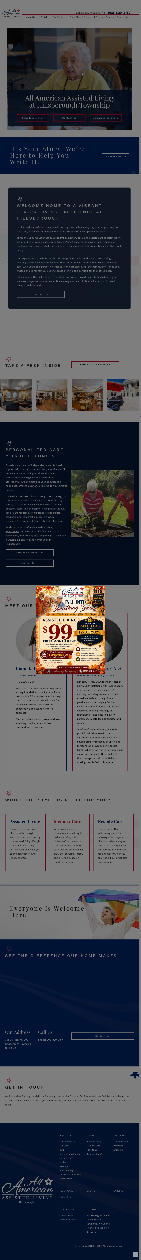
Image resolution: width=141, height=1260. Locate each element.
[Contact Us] (70, 629)
